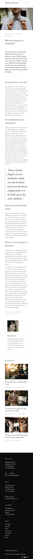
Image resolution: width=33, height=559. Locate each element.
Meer (6, 537)
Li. (8, 352)
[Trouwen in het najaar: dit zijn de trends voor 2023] (16, 398)
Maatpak (7, 526)
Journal (7, 535)
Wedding (18, 33)
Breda (6, 528)
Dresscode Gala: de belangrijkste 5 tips (16, 383)
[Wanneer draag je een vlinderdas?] (12, 326)
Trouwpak (7, 524)
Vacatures (23, 554)
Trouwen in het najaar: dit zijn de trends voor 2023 (15, 409)
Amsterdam (8, 531)
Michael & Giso (21, 387)
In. (10, 352)
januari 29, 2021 (10, 33)
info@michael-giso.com (11, 498)
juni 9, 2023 (8, 440)
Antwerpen (8, 533)
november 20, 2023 (10, 387)
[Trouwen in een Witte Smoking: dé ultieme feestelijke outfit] (16, 425)
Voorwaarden (16, 554)
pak (19, 221)
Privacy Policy (8, 554)
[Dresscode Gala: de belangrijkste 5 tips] (16, 371)
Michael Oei (10, 36)
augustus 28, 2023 (10, 413)
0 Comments (17, 312)
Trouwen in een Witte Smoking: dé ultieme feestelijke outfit (16, 436)
